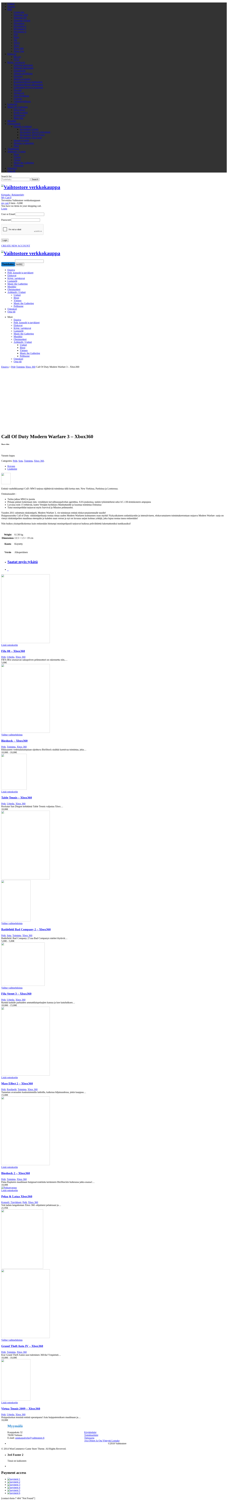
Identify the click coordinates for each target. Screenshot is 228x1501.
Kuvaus (11, 466)
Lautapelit (12, 104)
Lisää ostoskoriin (9, 645)
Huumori (18, 76)
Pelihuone (18, 165)
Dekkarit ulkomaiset (23, 68)
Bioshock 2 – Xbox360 (15, 1173)
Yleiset (17, 160)
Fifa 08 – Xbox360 (13, 651)
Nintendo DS (20, 17)
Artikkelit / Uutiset (16, 151)
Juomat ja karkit (21, 140)
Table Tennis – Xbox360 (16, 797)
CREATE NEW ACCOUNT (15, 245)
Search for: (6, 176)
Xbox (16, 45)
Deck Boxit (19, 109)
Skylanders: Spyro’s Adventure (35, 132)
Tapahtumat (13, 148)
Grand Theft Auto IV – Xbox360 (22, 1346)
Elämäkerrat (19, 70)
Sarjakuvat (19, 93)
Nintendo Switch (22, 20)
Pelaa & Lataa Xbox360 (16, 1196)
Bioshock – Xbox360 (14, 740)
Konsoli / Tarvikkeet (11, 1202)
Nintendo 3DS (21, 15)
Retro (16, 37)
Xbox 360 (19, 48)
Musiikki (11, 121)
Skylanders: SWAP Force (32, 135)
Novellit (18, 90)
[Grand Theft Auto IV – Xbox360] (57, 1274)
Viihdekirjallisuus (22, 101)
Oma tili (11, 171)
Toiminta (20, 367)
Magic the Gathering (17, 107)
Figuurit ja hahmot (23, 126)
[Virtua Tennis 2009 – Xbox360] (57, 1380)
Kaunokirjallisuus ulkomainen (28, 84)
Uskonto (18, 98)
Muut (16, 146)
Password (6, 220)
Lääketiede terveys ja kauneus (28, 87)
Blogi (16, 154)
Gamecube (19, 12)
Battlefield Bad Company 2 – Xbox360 (26, 929)
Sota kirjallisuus (21, 95)
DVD (16, 59)
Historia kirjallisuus (23, 73)
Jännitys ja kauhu (22, 79)
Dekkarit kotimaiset (23, 65)
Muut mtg (18, 118)
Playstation (19, 23)
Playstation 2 (20, 26)
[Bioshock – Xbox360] (57, 698)
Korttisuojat (19, 115)
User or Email (8, 214)
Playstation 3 (20, 29)
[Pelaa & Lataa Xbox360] (57, 1187)
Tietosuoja (89, 1438)
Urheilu (10, 657)
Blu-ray (17, 56)
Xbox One (19, 51)
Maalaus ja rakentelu (24, 143)
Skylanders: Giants (29, 129)
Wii (15, 40)
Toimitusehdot (91, 1435)
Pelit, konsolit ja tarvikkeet (27, 322)
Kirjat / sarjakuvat (16, 62)
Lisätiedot (12, 469)
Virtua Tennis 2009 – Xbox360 (20, 1408)
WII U (17, 43)
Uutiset (10, 3)
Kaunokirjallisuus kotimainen (28, 82)
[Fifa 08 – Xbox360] (57, 609)
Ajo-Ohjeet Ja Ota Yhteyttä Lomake (102, 1440)
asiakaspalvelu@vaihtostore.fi (29, 1438)
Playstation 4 (20, 31)
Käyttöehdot (90, 1432)
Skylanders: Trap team (31, 137)
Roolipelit (11, 1089)
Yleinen (24, 350)
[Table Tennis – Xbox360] (57, 772)
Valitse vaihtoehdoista (11, 734)
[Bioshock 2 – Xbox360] (57, 1131)
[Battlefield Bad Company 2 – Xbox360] (57, 866)
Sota (20, 461)
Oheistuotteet (13, 123)
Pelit (9, 9)
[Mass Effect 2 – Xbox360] (57, 1041)
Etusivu (11, 6)
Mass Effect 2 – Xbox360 (17, 1083)
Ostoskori (12, 168)
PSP (16, 34)
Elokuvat (11, 54)
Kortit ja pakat (21, 112)
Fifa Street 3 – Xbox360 (16, 993)
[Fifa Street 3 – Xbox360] (57, 964)
